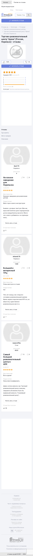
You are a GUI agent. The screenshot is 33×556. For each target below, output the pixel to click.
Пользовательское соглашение (16, 546)
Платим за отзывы (20, 2)
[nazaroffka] (16, 332)
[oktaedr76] (16, 246)
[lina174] (16, 155)
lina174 (16, 166)
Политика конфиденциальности (16, 549)
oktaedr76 (16, 256)
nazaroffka (17, 343)
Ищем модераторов (7, 6)
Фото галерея (6, 136)
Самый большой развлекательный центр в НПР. (11, 359)
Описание (4, 139)
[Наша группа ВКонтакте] (13, 530)
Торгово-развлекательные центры (19, 89)
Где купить (5, 133)
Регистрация (19, 10)
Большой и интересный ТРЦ (9, 270)
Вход (11, 10)
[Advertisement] (16, 109)
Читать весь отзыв (11, 223)
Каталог (5, 2)
